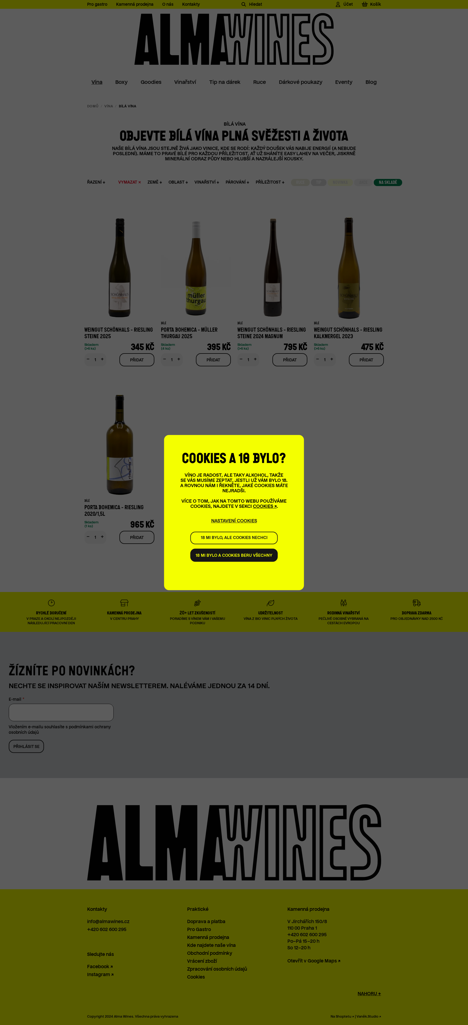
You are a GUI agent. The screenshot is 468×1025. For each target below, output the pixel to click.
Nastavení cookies (234, 520)
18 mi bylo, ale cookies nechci (234, 537)
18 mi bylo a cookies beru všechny (234, 555)
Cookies (263, 506)
